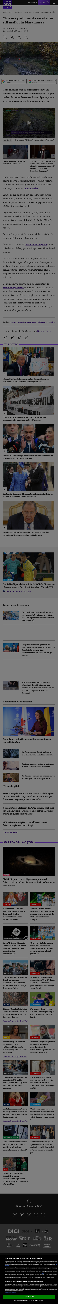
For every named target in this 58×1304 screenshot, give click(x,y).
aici (43, 1273)
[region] (29, 1279)
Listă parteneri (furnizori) (10, 1292)
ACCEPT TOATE (29, 1297)
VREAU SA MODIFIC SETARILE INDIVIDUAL (29, 1300)
